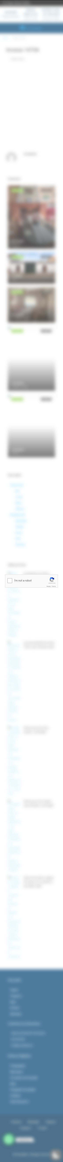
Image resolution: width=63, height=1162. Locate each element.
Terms (54, 586)
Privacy (49, 586)
